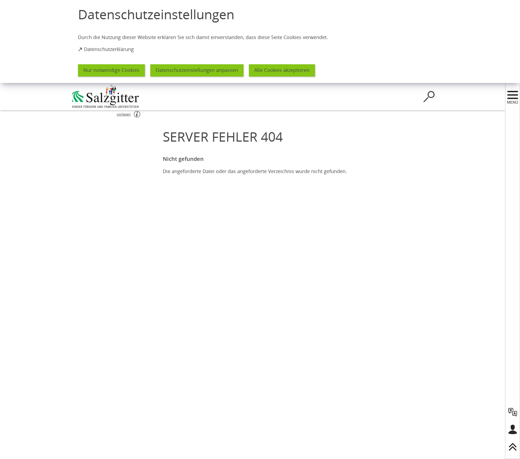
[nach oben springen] (512, 446)
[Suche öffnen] (429, 96)
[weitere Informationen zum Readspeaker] (137, 114)
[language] (512, 412)
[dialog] (260, 41)
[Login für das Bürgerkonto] (512, 429)
